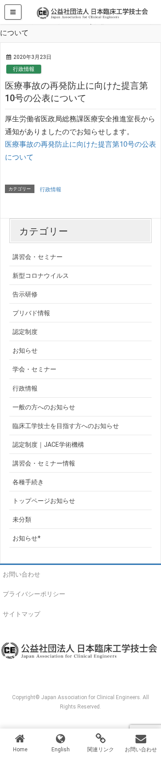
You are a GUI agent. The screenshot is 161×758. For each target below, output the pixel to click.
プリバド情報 (31, 313)
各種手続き (28, 482)
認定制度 (25, 331)
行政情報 (23, 69)
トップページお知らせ (44, 500)
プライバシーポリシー (34, 593)
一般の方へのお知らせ (44, 407)
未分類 (22, 519)
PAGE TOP (148, 727)
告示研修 (25, 294)
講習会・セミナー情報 (44, 463)
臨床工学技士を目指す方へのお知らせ (66, 425)
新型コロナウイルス (41, 275)
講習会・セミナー (38, 256)
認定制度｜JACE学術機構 (48, 444)
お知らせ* (27, 538)
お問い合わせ (21, 574)
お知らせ (25, 350)
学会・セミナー (34, 369)
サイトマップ (21, 614)
